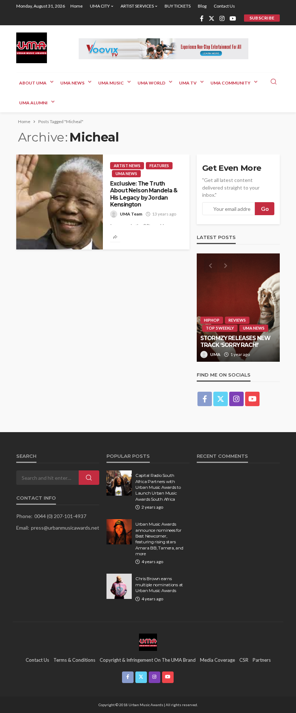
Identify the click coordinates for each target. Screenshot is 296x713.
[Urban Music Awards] (31, 47)
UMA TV (188, 83)
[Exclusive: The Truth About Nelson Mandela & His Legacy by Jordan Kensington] (59, 202)
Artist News (127, 165)
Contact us (224, 6)
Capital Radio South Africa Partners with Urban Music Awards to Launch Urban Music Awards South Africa (158, 487)
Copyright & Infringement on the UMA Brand (148, 660)
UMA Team (131, 214)
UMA (215, 354)
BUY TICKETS (178, 6)
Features (159, 165)
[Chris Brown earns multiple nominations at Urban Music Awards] (119, 586)
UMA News (72, 83)
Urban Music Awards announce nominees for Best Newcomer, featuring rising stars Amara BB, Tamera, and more (159, 539)
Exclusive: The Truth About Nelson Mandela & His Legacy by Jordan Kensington (144, 194)
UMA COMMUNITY (230, 83)
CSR (243, 660)
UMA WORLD (151, 83)
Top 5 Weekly (220, 328)
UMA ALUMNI (33, 102)
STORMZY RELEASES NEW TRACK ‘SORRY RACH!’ (235, 341)
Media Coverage (217, 660)
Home (76, 6)
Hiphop (211, 320)
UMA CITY (100, 6)
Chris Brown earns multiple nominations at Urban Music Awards (159, 584)
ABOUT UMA (33, 83)
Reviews (237, 320)
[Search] (273, 82)
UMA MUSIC (111, 83)
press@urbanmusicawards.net (65, 528)
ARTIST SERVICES (137, 6)
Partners (262, 660)
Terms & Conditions (74, 660)
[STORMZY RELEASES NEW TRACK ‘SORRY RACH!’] (238, 307)
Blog (202, 6)
